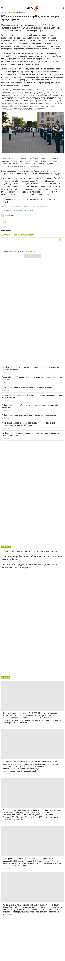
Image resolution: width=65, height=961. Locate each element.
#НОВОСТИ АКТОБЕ (6, 210)
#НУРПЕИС (33, 210)
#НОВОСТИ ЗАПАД (18, 210)
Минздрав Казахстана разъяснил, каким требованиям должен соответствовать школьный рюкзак (29, 424)
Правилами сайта (31, 251)
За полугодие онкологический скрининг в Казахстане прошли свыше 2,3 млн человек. (32, 396)
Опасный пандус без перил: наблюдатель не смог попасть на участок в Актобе (32, 378)
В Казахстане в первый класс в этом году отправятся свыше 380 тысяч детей (30, 406)
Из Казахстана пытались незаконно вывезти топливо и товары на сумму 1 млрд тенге (30, 434)
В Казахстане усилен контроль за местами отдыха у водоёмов (29, 415)
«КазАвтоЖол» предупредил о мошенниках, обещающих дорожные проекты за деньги (31, 368)
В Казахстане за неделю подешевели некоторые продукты (27, 387)
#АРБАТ (26, 210)
